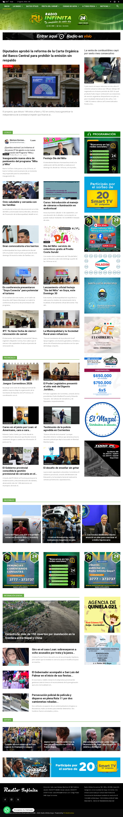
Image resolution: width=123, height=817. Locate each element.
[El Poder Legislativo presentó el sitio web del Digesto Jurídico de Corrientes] (61, 371)
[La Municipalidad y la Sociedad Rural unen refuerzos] (61, 319)
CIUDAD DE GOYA (70, 6)
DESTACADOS (89, 82)
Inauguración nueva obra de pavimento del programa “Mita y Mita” (20, 161)
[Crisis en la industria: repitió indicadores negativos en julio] (61, 524)
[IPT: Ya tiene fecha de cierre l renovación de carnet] (21, 319)
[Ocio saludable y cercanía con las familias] (21, 190)
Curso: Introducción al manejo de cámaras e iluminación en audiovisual (60, 205)
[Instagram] (114, 1)
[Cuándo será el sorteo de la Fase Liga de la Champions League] (22, 739)
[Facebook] (110, 1)
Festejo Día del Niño (54, 158)
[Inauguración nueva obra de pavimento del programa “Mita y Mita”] (21, 146)
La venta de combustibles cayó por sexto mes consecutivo (101, 52)
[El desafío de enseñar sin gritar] (61, 456)
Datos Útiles (32, 6)
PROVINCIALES (7, 379)
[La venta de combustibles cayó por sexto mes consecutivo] (102, 70)
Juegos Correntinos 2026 (17, 383)
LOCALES (5, 154)
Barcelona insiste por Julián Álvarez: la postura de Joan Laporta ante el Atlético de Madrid (100, 744)
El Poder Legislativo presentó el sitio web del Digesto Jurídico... (60, 386)
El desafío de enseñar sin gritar (61, 467)
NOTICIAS (104, 6)
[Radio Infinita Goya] (14, 22)
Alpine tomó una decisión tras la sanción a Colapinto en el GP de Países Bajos (59, 744)
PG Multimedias (68, 813)
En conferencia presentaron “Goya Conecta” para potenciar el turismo (20, 290)
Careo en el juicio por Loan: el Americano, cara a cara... (20, 429)
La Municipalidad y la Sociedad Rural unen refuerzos (60, 332)
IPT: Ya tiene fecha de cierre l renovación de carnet (19, 332)
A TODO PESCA (88, 6)
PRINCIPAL (8, 66)
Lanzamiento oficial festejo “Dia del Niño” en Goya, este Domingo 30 (59, 290)
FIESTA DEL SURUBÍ (49, 6)
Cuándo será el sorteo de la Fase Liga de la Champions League (20, 745)
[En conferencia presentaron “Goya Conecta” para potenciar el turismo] (21, 275)
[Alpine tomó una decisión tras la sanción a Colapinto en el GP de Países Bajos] (61, 739)
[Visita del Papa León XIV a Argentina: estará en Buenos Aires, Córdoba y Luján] (22, 524)
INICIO (6, 6)
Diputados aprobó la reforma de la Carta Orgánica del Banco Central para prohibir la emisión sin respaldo (40, 55)
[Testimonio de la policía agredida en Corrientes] (61, 415)
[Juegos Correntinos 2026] (21, 371)
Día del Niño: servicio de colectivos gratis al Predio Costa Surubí (58, 249)
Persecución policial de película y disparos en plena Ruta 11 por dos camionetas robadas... (52, 698)
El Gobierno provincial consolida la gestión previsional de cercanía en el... (20, 470)
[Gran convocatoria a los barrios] (21, 234)
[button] (117, 6)
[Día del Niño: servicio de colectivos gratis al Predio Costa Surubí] (61, 234)
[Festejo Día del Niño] (61, 146)
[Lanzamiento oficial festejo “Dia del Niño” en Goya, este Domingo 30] (61, 275)
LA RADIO (17, 6)
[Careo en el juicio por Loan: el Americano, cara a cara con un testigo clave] (21, 415)
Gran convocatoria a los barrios (21, 246)
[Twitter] (118, 1)
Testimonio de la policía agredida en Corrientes (57, 429)
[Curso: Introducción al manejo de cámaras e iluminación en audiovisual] (61, 190)
